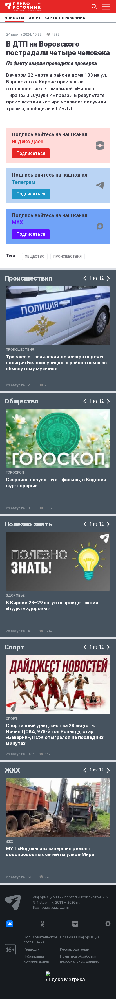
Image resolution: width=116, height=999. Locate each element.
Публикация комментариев (36, 958)
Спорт (14, 647)
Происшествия (67, 257)
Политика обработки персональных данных (79, 958)
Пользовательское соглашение (40, 939)
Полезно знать (28, 524)
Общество (34, 257)
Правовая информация (80, 937)
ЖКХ (12, 770)
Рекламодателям (75, 949)
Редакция (32, 949)
